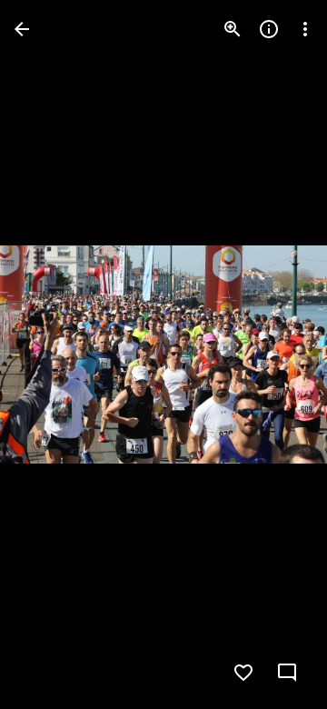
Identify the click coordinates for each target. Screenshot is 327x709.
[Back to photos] (22, 29)
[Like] (243, 673)
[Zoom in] (232, 29)
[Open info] (269, 29)
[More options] (305, 29)
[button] (50, 354)
